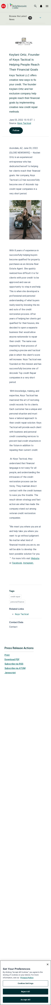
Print (7, 655)
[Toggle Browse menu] (40, 17)
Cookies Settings (25, 983)
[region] (25, 982)
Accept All (25, 1000)
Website (35, 558)
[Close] (47, 964)
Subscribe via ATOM (15, 668)
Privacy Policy (26, 978)
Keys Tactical (24, 123)
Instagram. (28, 563)
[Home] (14, 6)
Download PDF (12, 659)
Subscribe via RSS (14, 664)
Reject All (25, 992)
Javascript (10, 672)
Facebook (17, 563)
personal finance (17, 602)
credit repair (15, 597)
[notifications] (41, 6)
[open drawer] (47, 6)
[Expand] (39, 237)
